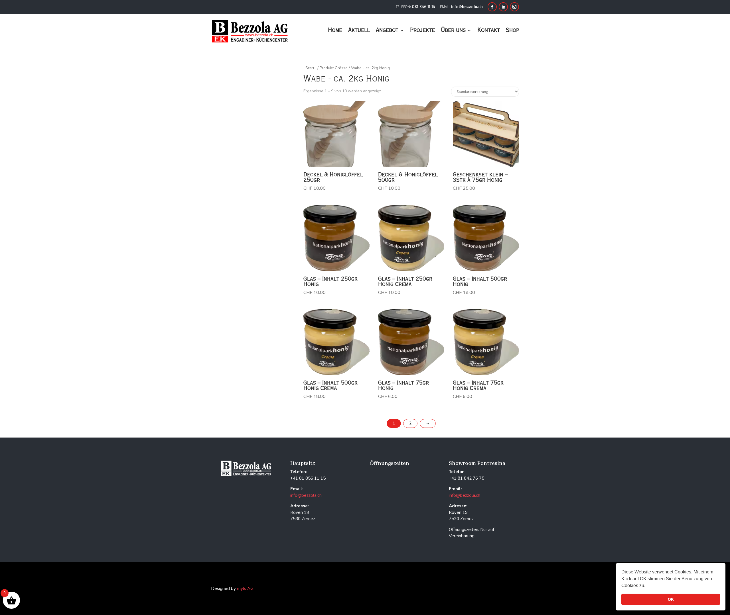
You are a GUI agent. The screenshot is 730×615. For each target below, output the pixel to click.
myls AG (245, 588)
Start (309, 68)
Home (335, 30)
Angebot (387, 30)
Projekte (422, 30)
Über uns (453, 30)
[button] (647, 586)
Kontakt (488, 30)
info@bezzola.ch (306, 495)
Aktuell (359, 30)
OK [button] (671, 599)
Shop (512, 30)
